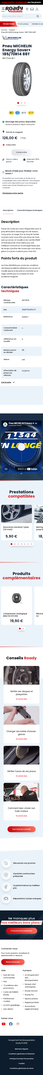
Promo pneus (23, 24)
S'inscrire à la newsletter (21, 931)
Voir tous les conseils (21, 829)
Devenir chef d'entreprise (30, 985)
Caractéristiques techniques (29, 210)
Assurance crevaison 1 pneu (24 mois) (16, 528)
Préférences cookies (8, 1000)
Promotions (8, 24)
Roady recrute (31, 991)
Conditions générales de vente (21, 1068)
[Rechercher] (38, 16)
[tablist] (21, 103)
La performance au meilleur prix (26, 887)
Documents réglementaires (32, 1007)
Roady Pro (29, 994)
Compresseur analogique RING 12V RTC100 (15, 614)
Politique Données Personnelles (21, 1059)
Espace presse (31, 998)
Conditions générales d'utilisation (21, 1054)
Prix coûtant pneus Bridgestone (21, 2)
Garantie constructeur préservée (24, 875)
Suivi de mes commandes (9, 976)
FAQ (5, 981)
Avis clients (8, 1009)
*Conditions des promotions (10, 986)
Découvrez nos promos (24, 863)
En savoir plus (21, 699)
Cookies (22, 1063)
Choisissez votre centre (12, 193)
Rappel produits (32, 1002)
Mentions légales (21, 1049)
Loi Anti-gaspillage (11, 1005)
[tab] (18, 103)
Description (8, 210)
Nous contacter (13, 962)
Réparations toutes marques (27, 898)
